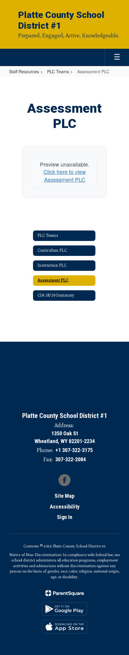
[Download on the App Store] (64, 626)
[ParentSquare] (65, 593)
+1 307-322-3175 (74, 450)
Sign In (64, 517)
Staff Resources (24, 71)
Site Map (64, 496)
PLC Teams (58, 71)
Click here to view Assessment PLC (65, 175)
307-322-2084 (70, 459)
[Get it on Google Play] (64, 609)
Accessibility (65, 506)
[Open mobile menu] (117, 57)
